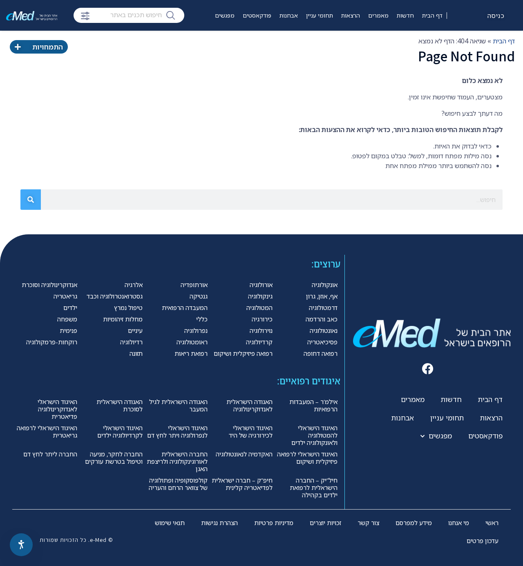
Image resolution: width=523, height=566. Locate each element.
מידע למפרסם (414, 523)
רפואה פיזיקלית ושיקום (243, 353)
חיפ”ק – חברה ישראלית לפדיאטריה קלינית (242, 484)
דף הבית (432, 15)
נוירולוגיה (261, 330)
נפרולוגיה (196, 330)
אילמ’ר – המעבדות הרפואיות (313, 405)
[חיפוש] (170, 15)
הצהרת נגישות (219, 523)
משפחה (67, 319)
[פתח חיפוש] (85, 15)
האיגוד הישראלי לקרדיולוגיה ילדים (120, 431)
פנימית (68, 330)
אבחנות (288, 15)
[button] (428, 369)
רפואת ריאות (191, 353)
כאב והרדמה (321, 319)
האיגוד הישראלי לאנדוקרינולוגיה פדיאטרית (57, 409)
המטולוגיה (259, 307)
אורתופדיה (194, 285)
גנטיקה (199, 296)
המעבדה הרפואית (185, 307)
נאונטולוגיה (323, 330)
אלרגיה (134, 285)
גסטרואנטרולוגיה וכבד (115, 296)
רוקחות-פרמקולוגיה (51, 342)
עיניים (135, 330)
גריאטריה (65, 296)
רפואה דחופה (320, 353)
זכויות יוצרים (325, 523)
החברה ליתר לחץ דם (50, 454)
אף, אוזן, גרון (321, 296)
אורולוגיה (261, 285)
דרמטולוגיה (323, 307)
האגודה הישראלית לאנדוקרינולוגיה (249, 405)
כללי (202, 319)
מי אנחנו (458, 523)
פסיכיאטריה (322, 342)
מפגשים (225, 15)
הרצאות (350, 15)
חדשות (405, 15)
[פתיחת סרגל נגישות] (21, 544)
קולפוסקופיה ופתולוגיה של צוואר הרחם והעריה (178, 484)
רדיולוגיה (131, 342)
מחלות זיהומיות (123, 319)
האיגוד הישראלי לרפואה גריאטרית (47, 431)
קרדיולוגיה (259, 342)
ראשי (491, 523)
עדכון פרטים (482, 541)
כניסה (496, 15)
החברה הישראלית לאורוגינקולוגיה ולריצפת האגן (177, 461)
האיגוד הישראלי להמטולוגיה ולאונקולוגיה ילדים (314, 435)
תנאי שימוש (170, 523)
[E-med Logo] (31, 15)
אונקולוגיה (324, 285)
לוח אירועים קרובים (204, 40)
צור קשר (368, 523)
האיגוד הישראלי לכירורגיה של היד (251, 431)
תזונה (136, 353)
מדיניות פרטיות (273, 523)
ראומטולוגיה (192, 342)
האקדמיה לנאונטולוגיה (244, 454)
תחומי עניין (319, 15)
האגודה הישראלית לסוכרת (119, 405)
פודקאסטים (257, 15)
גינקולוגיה (260, 296)
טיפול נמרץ (128, 307)
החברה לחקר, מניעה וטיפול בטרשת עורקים (114, 457)
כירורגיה (262, 319)
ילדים (70, 307)
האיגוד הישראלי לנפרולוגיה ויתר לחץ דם (177, 431)
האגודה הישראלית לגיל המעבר (178, 405)
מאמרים (378, 15)
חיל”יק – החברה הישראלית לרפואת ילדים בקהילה (313, 487)
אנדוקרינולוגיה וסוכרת (49, 285)
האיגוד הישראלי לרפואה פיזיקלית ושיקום (307, 457)
